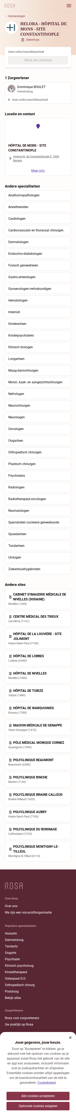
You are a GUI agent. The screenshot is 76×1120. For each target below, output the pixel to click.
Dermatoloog (14, 940)
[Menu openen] (69, 6)
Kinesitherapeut (16, 972)
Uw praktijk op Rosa (19, 1024)
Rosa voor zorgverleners (22, 1018)
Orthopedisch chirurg (20, 985)
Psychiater (12, 959)
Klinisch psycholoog (19, 966)
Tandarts (11, 946)
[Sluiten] (70, 1037)
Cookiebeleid (46, 1083)
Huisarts (11, 933)
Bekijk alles (13, 998)
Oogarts (10, 953)
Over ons (11, 906)
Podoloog (12, 991)
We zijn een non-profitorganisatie (28, 912)
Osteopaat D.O (15, 978)
